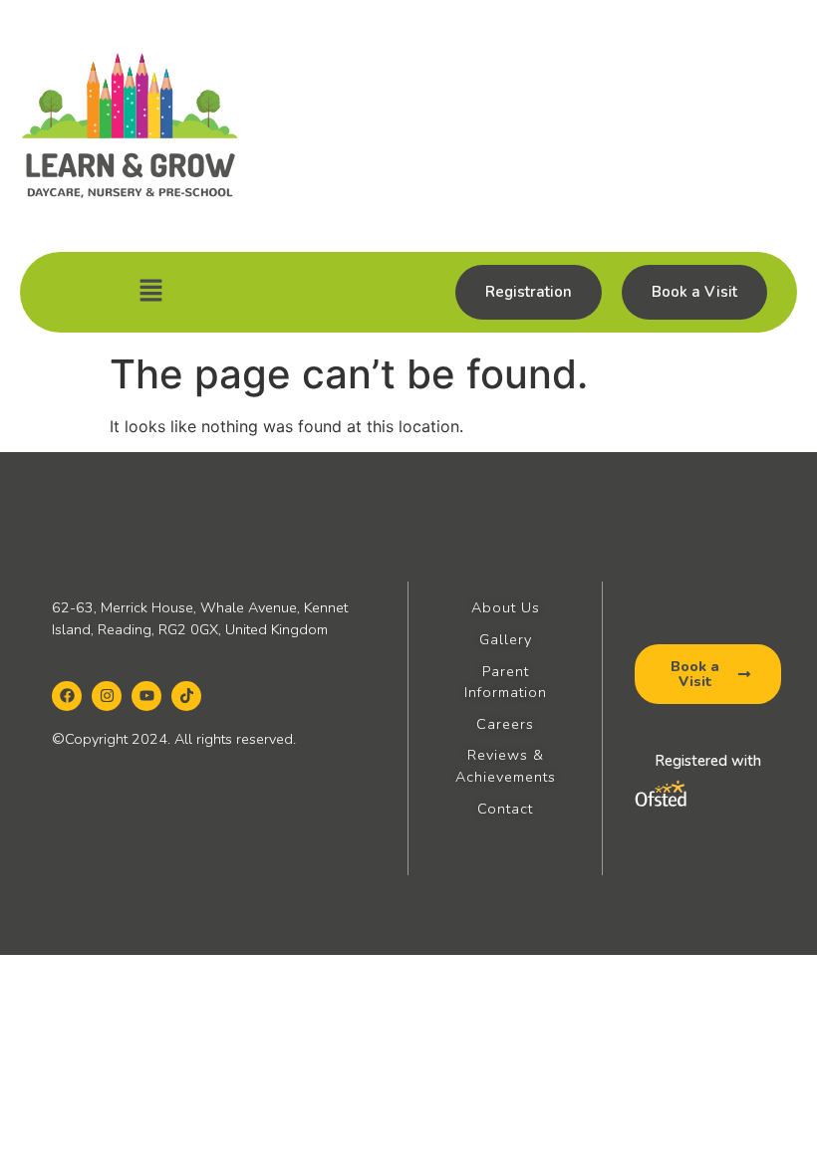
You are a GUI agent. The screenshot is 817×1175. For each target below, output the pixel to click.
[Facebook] (67, 696)
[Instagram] (107, 696)
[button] (150, 292)
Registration (528, 292)
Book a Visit (694, 292)
